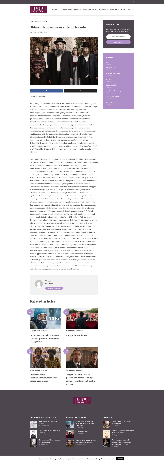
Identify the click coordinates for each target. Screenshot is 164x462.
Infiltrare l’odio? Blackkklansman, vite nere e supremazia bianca (43, 377)
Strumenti (113, 10)
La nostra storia (66, 10)
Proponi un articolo (90, 10)
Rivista (76, 10)
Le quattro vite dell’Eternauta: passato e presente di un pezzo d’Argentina (45, 338)
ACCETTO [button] (120, 459)
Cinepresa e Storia (39, 21)
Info (128, 10)
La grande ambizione (76, 335)
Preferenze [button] (111, 459)
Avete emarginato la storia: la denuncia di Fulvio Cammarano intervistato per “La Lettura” (121, 442)
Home (54, 10)
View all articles (54, 288)
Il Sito (123, 10)
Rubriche (102, 10)
